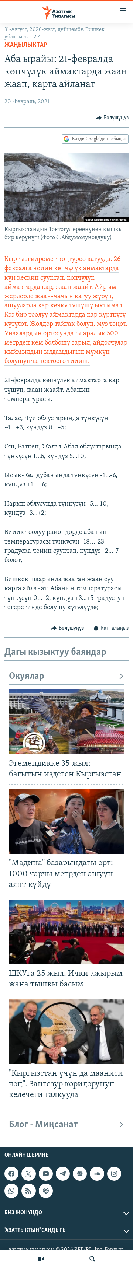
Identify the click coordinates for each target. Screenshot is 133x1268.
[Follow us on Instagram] (114, 1174)
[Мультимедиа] (41, 1259)
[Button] (112, 118)
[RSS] (28, 1191)
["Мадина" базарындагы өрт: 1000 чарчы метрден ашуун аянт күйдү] (66, 821)
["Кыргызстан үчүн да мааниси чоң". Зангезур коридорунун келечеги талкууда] (66, 1031)
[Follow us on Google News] (80, 1174)
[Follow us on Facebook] (11, 1174)
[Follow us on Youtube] (46, 1174)
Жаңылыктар (25, 45)
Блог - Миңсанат (43, 1125)
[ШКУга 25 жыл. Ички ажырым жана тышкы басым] (66, 932)
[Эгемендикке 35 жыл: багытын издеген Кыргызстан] (66, 721)
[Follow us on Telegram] (63, 1174)
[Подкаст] (46, 1191)
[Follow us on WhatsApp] (11, 1191)
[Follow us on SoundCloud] (97, 1174)
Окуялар (26, 676)
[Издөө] (92, 1259)
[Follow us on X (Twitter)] (28, 1174)
